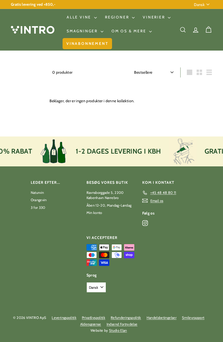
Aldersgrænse (90, 324)
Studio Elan (118, 330)
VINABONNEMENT (87, 43)
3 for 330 (38, 207)
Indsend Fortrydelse (122, 324)
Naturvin (37, 192)
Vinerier (154, 17)
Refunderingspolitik (126, 317)
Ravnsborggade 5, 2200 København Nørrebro (105, 195)
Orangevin (39, 200)
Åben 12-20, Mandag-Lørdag (109, 205)
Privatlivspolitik (93, 317)
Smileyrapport (193, 317)
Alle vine (80, 17)
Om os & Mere (130, 31)
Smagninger (83, 31)
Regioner (118, 17)
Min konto (94, 212)
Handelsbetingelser (161, 317)
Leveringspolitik (64, 317)
